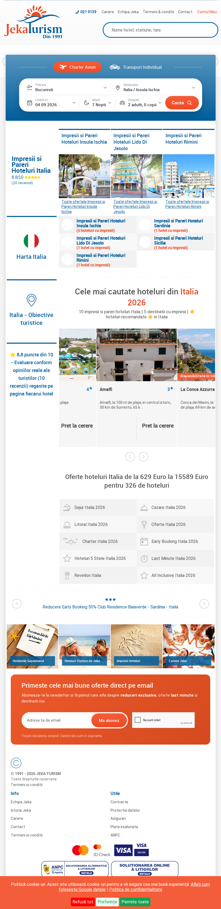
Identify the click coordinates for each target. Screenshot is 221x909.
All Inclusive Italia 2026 (173, 575)
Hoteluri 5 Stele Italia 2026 (100, 558)
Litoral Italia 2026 (91, 524)
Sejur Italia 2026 (89, 507)
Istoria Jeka (21, 810)
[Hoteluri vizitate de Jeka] (84, 646)
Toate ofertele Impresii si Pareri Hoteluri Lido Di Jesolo (135, 205)
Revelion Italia (87, 575)
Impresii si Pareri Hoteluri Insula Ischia (84, 138)
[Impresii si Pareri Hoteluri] (136, 646)
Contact (185, 12)
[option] (136, 388)
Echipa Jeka (128, 12)
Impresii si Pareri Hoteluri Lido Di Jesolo (131, 142)
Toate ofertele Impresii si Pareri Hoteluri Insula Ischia (83, 205)
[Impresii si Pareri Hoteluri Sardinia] (145, 224)
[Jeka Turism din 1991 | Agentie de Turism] (33, 36)
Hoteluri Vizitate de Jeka (82, 661)
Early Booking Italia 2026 (174, 541)
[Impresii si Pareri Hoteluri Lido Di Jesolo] (136, 176)
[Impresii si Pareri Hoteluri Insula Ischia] (84, 176)
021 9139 (88, 12)
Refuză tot (82, 901)
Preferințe (107, 901)
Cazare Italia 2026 (168, 507)
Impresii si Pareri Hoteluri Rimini (183, 138)
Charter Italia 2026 (100, 541)
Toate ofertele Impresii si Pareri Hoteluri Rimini (187, 204)
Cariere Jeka (178, 661)
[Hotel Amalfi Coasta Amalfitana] (136, 355)
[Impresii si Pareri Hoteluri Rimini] (188, 176)
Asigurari (118, 818)
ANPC (115, 835)
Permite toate (135, 901)
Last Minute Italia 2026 (173, 558)
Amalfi (137, 389)
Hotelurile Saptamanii (28, 661)
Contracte (119, 802)
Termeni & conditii (158, 12)
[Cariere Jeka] (188, 646)
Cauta (178, 102)
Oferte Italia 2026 (168, 524)
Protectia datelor (125, 810)
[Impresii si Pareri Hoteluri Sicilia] (145, 242)
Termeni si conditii (27, 785)
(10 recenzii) (22, 182)
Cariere (108, 12)
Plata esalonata (124, 827)
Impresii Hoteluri (128, 661)
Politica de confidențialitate (135, 889)
